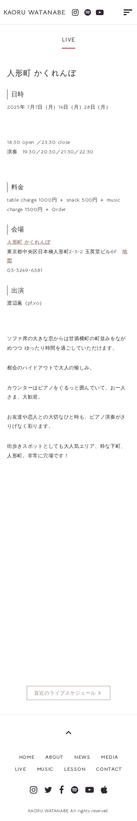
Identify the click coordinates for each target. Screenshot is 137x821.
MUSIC (45, 768)
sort (127, 12)
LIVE (20, 768)
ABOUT (54, 757)
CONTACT (109, 768)
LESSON (74, 768)
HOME (27, 757)
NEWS (82, 757)
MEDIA (109, 757)
